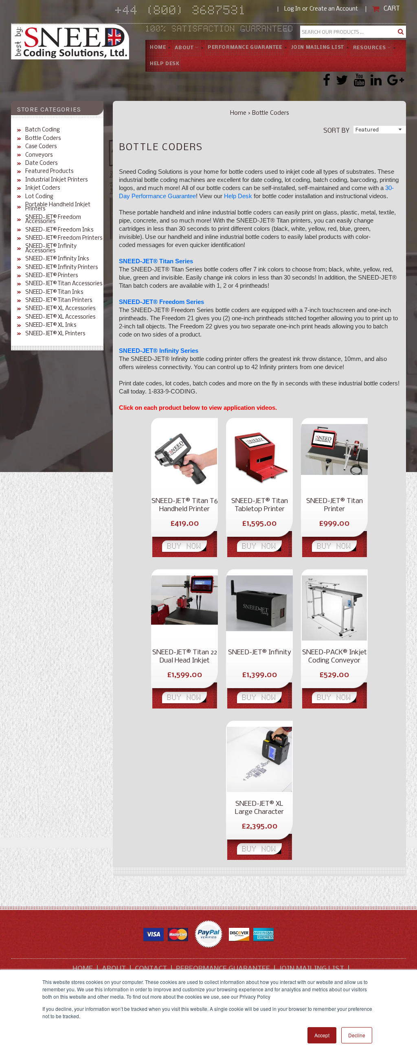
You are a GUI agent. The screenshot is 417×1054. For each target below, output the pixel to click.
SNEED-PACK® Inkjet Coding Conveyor (334, 657)
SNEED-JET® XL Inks (50, 326)
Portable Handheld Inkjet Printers (57, 207)
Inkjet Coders (42, 188)
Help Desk (164, 63)
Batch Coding (42, 130)
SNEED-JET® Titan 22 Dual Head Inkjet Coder (184, 657)
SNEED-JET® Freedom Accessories (53, 220)
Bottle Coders (43, 139)
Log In (292, 9)
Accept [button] (321, 1035)
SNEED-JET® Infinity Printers (61, 268)
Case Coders (41, 147)
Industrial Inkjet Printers (56, 180)
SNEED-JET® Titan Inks (54, 293)
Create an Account (333, 9)
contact (151, 969)
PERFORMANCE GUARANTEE (245, 47)
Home (158, 47)
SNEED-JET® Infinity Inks (57, 259)
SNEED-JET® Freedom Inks (59, 230)
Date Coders (41, 164)
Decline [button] (356, 1035)
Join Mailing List (317, 47)
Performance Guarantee (223, 969)
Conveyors (39, 155)
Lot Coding (39, 197)
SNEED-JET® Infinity (259, 652)
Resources (370, 48)
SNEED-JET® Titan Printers (58, 301)
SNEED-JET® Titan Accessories (63, 284)
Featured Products (49, 172)
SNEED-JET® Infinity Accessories (51, 249)
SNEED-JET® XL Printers (55, 334)
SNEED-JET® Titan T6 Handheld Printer (184, 505)
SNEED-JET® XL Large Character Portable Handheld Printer (259, 808)
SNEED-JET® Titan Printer (334, 505)
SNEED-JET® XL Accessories (60, 309)
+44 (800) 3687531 (196, 11)
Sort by (336, 130)
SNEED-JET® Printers (51, 276)
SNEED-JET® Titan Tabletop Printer (259, 505)
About (185, 48)
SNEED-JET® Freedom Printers (63, 238)
